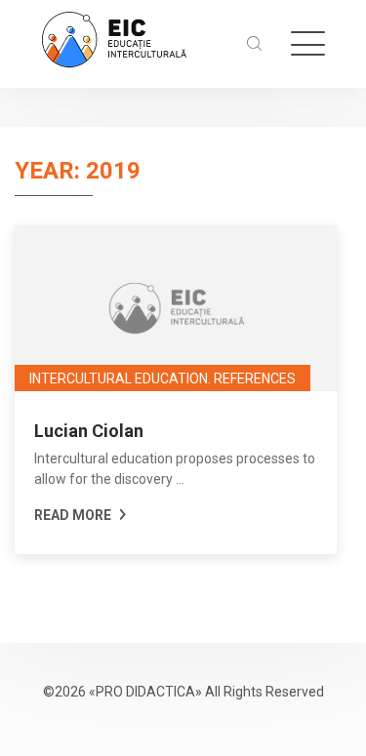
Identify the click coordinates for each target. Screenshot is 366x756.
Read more (74, 515)
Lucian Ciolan (88, 430)
